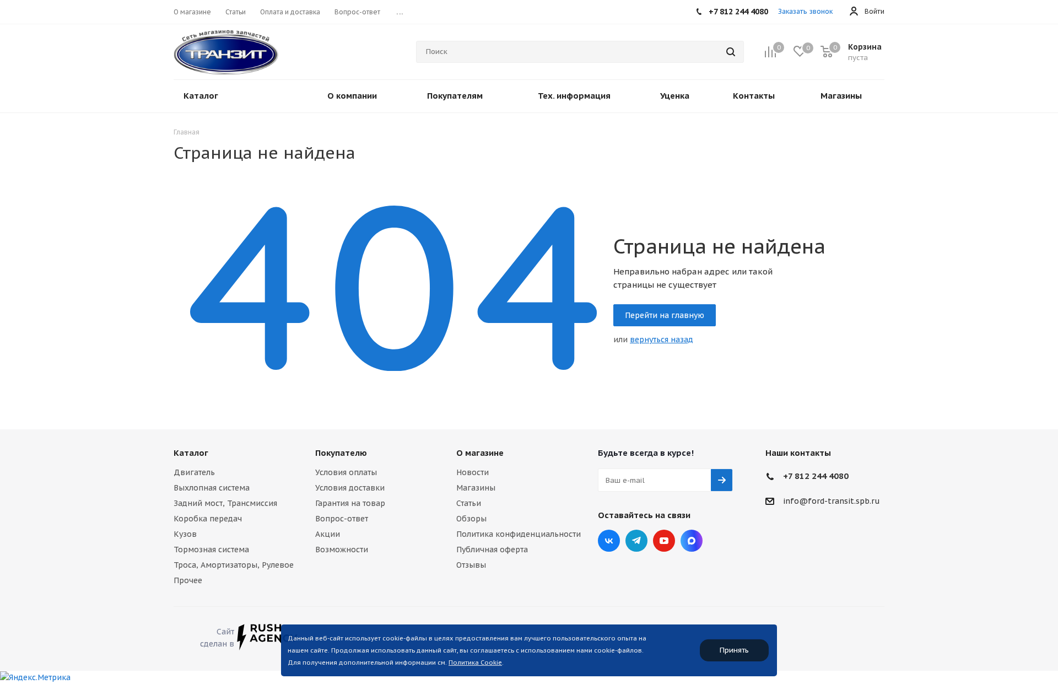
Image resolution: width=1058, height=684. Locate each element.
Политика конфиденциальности (518, 534)
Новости (472, 472)
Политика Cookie (475, 662)
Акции (327, 534)
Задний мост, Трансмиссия (225, 503)
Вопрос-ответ (341, 519)
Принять (734, 650)
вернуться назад (661, 339)
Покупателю (341, 453)
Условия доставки (350, 488)
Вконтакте (609, 541)
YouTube (664, 541)
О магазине (480, 453)
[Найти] (730, 52)
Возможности (341, 549)
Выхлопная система (212, 488)
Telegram (636, 541)
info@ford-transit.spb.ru (831, 502)
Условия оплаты (346, 472)
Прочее (188, 580)
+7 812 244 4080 (816, 476)
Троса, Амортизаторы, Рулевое (234, 565)
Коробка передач (208, 519)
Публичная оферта (492, 549)
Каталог (191, 453)
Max (692, 541)
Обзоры (471, 519)
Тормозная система (211, 549)
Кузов (185, 534)
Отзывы (471, 565)
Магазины (475, 488)
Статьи (468, 503)
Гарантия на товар (350, 503)
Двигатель (194, 472)
